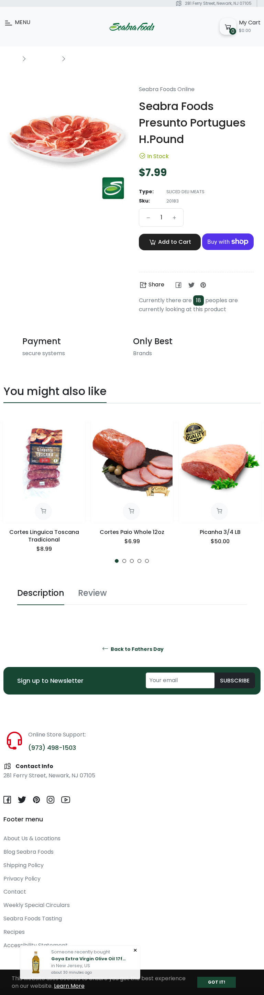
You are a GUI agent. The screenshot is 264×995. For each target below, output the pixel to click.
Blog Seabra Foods (28, 852)
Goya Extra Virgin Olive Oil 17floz (89, 954)
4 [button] (139, 561)
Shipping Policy (23, 865)
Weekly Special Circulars (36, 905)
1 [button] (117, 561)
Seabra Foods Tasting (32, 918)
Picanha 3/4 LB (220, 532)
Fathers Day (43, 58)
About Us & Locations (31, 838)
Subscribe (235, 681)
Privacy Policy (22, 879)
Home (11, 58)
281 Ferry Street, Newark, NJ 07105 (218, 3)
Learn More (69, 986)
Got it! (216, 982)
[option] (44, 491)
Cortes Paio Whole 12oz (132, 532)
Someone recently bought (80, 947)
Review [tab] (92, 593)
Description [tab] (40, 593)
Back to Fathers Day (137, 649)
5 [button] (147, 561)
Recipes (14, 932)
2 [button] (124, 561)
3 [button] (132, 561)
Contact (14, 892)
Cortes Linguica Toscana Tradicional (44, 536)
